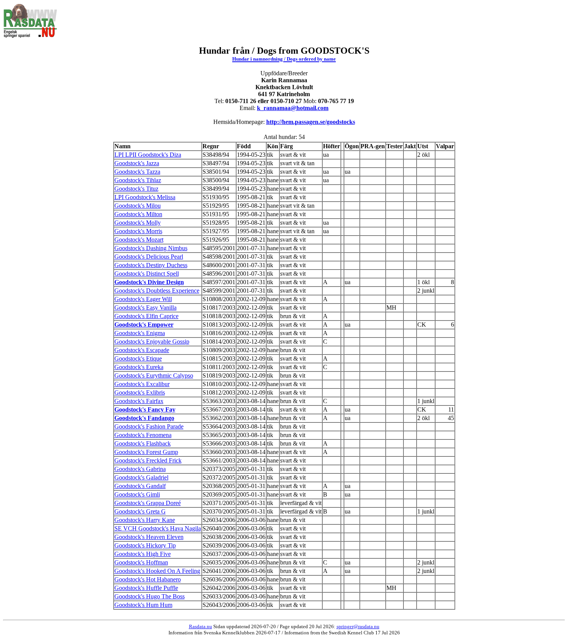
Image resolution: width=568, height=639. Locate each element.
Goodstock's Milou (137, 205)
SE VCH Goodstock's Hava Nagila (157, 528)
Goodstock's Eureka (138, 367)
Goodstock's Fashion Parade (149, 426)
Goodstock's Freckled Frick (148, 460)
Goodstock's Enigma (139, 333)
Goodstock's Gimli (137, 494)
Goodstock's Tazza (137, 171)
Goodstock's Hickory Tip (145, 545)
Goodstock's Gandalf (140, 486)
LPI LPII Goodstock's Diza (147, 154)
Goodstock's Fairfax (138, 401)
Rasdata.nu (200, 626)
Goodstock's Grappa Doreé (147, 503)
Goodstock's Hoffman (141, 562)
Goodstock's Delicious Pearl (148, 256)
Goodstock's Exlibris (139, 392)
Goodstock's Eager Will (143, 299)
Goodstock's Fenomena (143, 435)
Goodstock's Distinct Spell (146, 273)
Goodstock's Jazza (136, 163)
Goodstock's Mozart (138, 239)
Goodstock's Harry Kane (144, 520)
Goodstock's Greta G (140, 511)
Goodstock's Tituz (136, 188)
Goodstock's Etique (138, 358)
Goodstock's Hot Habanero (147, 579)
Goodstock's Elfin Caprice (146, 316)
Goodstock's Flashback (142, 443)
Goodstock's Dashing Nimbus (150, 248)
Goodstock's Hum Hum (143, 605)
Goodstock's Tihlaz (137, 180)
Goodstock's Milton (138, 214)
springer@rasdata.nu (358, 626)
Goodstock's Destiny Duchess (150, 265)
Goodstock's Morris (138, 231)
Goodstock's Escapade (141, 350)
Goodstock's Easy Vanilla (145, 307)
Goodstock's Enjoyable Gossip (151, 341)
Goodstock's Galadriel (141, 477)
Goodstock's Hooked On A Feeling (157, 571)
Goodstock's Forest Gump (146, 452)
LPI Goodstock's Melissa (144, 197)
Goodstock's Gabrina (140, 469)
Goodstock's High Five (142, 554)
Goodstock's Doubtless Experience (156, 290)
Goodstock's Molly (137, 222)
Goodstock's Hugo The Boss (149, 596)
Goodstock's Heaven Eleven (149, 537)
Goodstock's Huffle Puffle (146, 588)
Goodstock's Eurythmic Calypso (153, 375)
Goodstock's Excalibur (142, 384)
